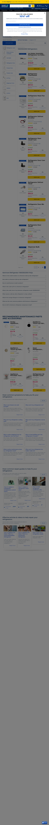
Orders (33, 8)
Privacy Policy (24, 34)
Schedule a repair (44, 8)
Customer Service (38, 8)
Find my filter (37, 1)
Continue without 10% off (24, 27)
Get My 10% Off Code (24, 24)
